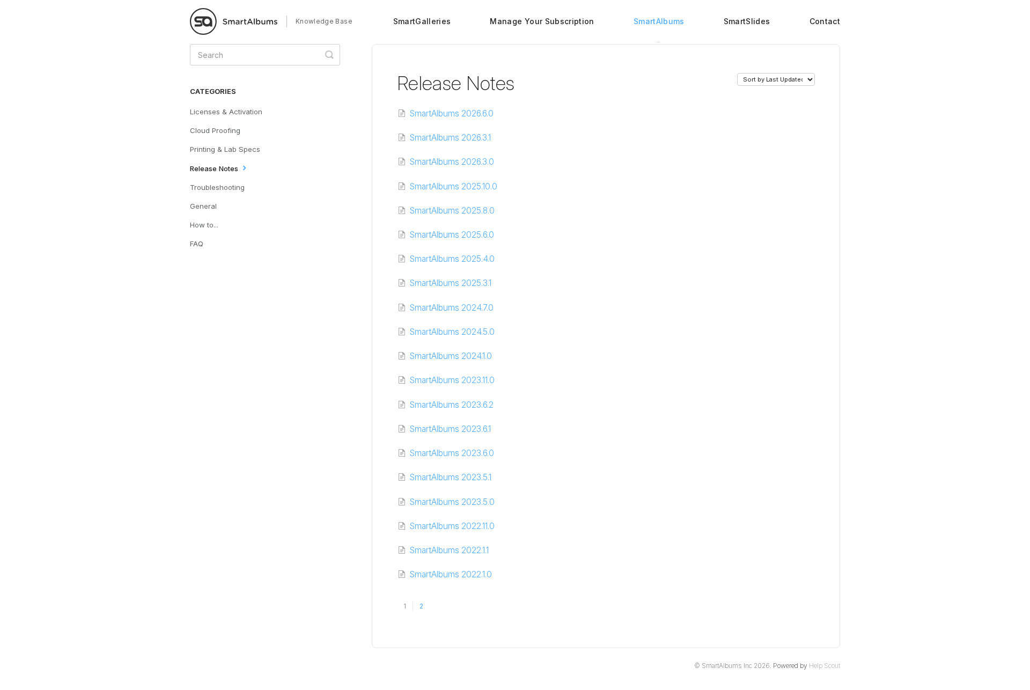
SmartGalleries (422, 21)
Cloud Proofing (215, 130)
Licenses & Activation (226, 111)
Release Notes (215, 168)
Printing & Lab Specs (225, 149)
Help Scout (824, 666)
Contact (825, 21)
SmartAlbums (659, 21)
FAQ (196, 243)
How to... (204, 225)
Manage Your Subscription (542, 21)
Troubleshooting (217, 187)
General (203, 206)
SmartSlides (747, 21)
